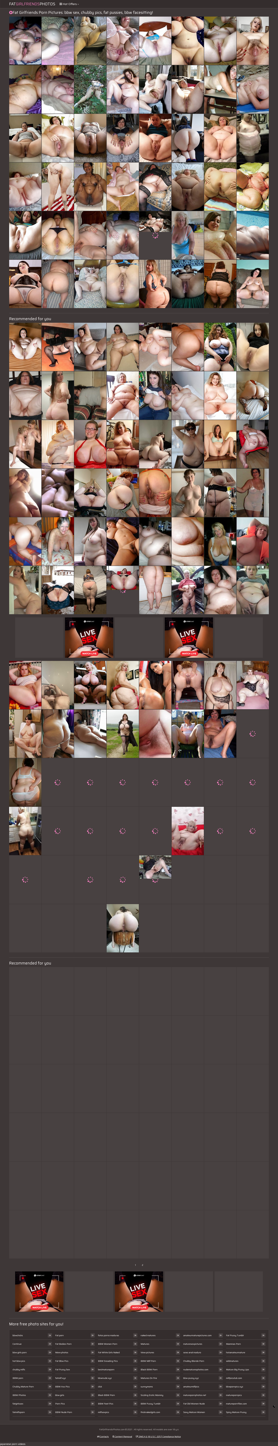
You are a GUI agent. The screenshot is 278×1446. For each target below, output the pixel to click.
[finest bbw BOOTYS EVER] (90, 831)
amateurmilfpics (191, 1386)
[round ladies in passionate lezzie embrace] (220, 685)
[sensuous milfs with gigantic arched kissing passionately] (155, 395)
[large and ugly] (220, 831)
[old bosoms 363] (58, 541)
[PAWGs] (155, 928)
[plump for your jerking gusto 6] (253, 928)
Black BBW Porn (106, 1395)
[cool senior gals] (155, 1040)
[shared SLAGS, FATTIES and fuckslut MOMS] (123, 1088)
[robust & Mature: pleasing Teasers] (123, 831)
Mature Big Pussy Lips (237, 1369)
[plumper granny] (188, 590)
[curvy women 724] (123, 734)
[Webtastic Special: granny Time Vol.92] (25, 1137)
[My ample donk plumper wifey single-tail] (90, 590)
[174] (155, 284)
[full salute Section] (25, 734)
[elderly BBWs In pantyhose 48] (155, 186)
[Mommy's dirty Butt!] (90, 395)
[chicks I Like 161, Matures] (220, 444)
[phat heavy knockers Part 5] (25, 991)
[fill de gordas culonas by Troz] (220, 284)
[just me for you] (188, 284)
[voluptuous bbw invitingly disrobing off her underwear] (123, 1186)
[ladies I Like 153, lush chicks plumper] (253, 284)
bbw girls (59, 1395)
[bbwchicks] (25, 831)
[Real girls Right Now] (90, 991)
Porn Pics (60, 1403)
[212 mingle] (253, 541)
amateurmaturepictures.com (197, 1335)
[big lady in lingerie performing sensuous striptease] (220, 734)
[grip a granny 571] (155, 1137)
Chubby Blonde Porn (193, 1361)
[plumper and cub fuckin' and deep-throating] (58, 493)
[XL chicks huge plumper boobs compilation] (58, 928)
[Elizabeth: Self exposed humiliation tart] (188, 1234)
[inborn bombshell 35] (253, 734)
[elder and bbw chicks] (123, 782)
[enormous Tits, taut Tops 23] (123, 1137)
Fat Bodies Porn (63, 1344)
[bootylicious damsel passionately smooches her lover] (123, 1234)
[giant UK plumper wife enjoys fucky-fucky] (90, 1088)
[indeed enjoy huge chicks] (253, 41)
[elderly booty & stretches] (90, 138)
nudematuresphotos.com (195, 1369)
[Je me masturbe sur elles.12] (90, 734)
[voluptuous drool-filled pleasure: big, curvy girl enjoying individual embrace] (188, 685)
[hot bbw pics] (155, 89)
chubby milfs (19, 1369)
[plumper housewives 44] (25, 89)
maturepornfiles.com (236, 1403)
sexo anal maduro (192, 1352)
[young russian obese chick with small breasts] (220, 928)
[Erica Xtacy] (188, 1040)
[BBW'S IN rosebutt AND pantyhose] (253, 991)
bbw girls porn (20, 1352)
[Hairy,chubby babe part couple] (123, 89)
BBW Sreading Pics (108, 1361)
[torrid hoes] (188, 734)
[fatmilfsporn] (253, 347)
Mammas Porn (233, 1344)
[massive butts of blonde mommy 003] (220, 186)
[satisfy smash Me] (155, 493)
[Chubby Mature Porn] (155, 541)
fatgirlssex (18, 1403)
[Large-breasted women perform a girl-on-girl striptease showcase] (155, 991)
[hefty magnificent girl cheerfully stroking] (90, 235)
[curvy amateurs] (25, 347)
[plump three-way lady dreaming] (188, 395)
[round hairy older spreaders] (123, 138)
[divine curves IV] (123, 541)
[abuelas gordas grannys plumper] (90, 879)
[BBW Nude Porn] (155, 235)
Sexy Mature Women (194, 1412)
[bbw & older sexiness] (25, 879)
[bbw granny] (220, 1186)
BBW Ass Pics (62, 1386)
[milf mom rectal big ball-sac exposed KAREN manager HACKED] (123, 991)
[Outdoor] (90, 89)
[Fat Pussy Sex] (253, 685)
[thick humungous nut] (25, 1186)
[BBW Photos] (123, 284)
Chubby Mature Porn (23, 1386)
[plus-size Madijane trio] (188, 1186)
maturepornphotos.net (194, 1395)
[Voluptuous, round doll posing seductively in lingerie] (188, 89)
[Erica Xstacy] (90, 1137)
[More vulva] (58, 590)
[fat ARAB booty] (155, 1186)
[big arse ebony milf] (155, 1234)
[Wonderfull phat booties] (253, 444)
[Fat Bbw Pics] (123, 590)
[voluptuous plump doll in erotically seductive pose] (58, 734)
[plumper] (90, 541)
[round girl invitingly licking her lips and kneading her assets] (253, 493)
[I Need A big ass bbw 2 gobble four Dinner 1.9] (155, 444)
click (100, 1386)
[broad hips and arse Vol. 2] (90, 1186)
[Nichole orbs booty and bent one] (220, 493)
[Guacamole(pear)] (253, 1137)
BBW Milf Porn (148, 1361)
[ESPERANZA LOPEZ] (58, 1088)
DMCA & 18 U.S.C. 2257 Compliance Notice (159, 1436)
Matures (145, 1344)
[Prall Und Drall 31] (25, 1040)
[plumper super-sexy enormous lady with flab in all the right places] (123, 347)
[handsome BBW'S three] (220, 1137)
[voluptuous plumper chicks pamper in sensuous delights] (155, 685)
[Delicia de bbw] (58, 1040)
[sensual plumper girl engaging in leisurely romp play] (253, 879)
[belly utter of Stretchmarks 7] (188, 541)
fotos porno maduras (108, 1335)
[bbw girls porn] (123, 928)
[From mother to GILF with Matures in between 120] (155, 138)
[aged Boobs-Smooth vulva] (253, 1088)
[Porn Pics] (25, 782)
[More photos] (25, 493)
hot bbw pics (19, 1361)
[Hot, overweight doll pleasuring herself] (155, 347)
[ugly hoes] (220, 89)
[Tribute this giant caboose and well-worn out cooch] (123, 235)
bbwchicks (18, 1335)
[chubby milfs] (25, 444)
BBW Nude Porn (63, 1412)
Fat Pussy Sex (62, 1369)
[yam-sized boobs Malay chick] (123, 1040)
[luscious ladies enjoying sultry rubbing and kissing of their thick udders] (58, 1137)
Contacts (104, 1436)
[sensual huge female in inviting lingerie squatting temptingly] (58, 395)
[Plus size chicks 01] (25, 284)
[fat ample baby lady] (58, 879)
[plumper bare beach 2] (188, 928)
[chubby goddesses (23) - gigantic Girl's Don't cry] (220, 41)
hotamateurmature (235, 1352)
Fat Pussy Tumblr (235, 1335)
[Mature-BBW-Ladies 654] (253, 235)
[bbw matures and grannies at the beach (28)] (58, 782)
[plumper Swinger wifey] (58, 89)
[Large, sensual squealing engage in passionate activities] (253, 1040)
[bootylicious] (188, 138)
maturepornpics (234, 1395)
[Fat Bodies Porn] (188, 493)
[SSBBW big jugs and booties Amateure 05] (220, 347)
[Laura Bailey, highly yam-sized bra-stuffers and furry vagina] (220, 395)
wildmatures (232, 1361)
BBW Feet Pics (105, 1403)
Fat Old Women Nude (194, 1403)
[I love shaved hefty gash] (25, 235)
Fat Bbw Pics (61, 1361)
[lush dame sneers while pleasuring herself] (58, 41)
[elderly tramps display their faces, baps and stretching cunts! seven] (220, 138)
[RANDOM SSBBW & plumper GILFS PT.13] (90, 493)
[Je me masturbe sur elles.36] (253, 395)
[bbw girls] (253, 138)
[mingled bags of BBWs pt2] (25, 186)
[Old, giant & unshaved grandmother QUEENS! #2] (123, 879)
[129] (90, 444)
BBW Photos (19, 1395)
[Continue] (188, 186)
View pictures (147, 1352)
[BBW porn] (58, 138)
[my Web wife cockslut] (58, 1234)
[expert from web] (188, 1088)
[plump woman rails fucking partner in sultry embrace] (90, 41)
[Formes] (188, 879)
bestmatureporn (106, 1369)
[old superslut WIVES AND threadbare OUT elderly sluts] (90, 928)
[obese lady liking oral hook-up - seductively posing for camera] (58, 991)
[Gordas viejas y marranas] (90, 1040)
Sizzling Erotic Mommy (152, 1395)
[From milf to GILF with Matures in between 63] (155, 831)
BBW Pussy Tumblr (151, 1403)
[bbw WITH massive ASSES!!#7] (58, 1186)
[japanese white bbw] (220, 991)
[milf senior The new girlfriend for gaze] (220, 541)
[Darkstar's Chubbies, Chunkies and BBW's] (220, 235)
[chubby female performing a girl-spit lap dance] (188, 41)
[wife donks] (25, 541)
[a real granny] (123, 395)
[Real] (253, 1234)
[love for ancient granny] (220, 590)
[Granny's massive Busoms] (188, 235)
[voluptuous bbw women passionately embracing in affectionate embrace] (90, 782)
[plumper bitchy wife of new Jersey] (25, 138)
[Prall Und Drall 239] (188, 991)
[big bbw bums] (58, 831)
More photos (61, 1352)
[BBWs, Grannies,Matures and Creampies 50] (25, 41)
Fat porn (59, 1335)
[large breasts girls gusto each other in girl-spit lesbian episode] (90, 186)
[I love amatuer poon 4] (123, 186)
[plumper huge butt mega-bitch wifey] (58, 235)
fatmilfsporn (19, 1412)
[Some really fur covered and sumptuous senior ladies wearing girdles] (25, 928)
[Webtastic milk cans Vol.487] (220, 782)
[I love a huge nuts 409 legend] (253, 831)
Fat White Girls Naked (109, 1352)
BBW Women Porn (107, 1344)
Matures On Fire (149, 1378)
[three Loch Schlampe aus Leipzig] (90, 1234)
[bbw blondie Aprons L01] (58, 444)
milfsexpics (103, 1412)
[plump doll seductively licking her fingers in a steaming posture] (90, 685)
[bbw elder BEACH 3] (253, 89)
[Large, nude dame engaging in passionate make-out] (58, 186)
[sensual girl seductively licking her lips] (220, 879)
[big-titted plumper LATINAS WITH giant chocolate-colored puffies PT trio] (220, 1088)
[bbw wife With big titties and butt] (188, 347)
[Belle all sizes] (155, 782)
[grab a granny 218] (25, 395)
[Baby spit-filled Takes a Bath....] (155, 590)
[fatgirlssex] (188, 831)
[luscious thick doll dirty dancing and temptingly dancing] (58, 284)
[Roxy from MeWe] (123, 444)
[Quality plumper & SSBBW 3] (188, 782)
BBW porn (18, 1378)
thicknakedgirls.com (150, 1412)
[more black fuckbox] (220, 1234)
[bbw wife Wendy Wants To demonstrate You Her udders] (188, 444)
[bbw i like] (25, 1088)
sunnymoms (147, 1386)
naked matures (148, 1335)
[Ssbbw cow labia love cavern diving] (90, 284)
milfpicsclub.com (234, 1378)
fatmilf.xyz (60, 1378)
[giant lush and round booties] (123, 493)
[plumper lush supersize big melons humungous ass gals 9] (123, 41)
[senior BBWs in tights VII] (155, 41)
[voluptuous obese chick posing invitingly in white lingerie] (220, 1040)
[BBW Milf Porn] (155, 879)
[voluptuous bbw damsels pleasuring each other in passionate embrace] (58, 685)
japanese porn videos (12, 1444)
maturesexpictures (192, 1344)
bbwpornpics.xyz (234, 1386)
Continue (17, 1344)
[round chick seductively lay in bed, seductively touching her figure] (25, 590)
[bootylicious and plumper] (253, 186)
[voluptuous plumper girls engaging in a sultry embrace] (155, 1088)
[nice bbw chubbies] (25, 685)
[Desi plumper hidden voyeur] (253, 1186)
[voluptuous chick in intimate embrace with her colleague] (253, 590)
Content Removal (123, 1436)
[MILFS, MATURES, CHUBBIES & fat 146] (188, 1137)
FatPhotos (32, 4)
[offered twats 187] (253, 782)
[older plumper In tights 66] (58, 347)
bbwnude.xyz (105, 1378)
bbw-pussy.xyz (191, 1378)
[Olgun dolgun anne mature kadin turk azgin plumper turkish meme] (90, 347)
